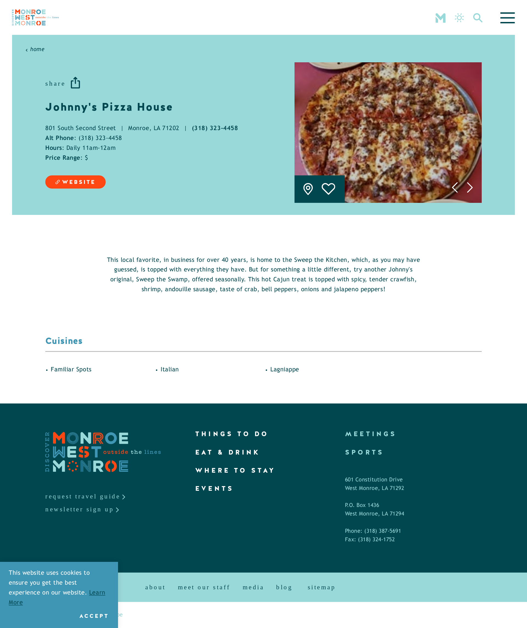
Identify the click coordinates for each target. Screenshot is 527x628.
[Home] (35, 17)
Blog (284, 587)
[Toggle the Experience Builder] (440, 17)
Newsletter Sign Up (79, 509)
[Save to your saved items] (329, 189)
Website (79, 182)
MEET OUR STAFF (204, 587)
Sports (364, 452)
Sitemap (322, 587)
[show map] (308, 189)
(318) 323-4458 (215, 128)
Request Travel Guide (82, 496)
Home (37, 49)
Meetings (371, 434)
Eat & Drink (227, 452)
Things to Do (232, 434)
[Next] (469, 187)
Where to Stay (235, 470)
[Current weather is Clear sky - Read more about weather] (459, 18)
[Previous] (454, 187)
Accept (94, 615)
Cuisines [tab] (64, 341)
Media (253, 587)
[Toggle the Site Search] (478, 17)
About (155, 587)
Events (214, 488)
